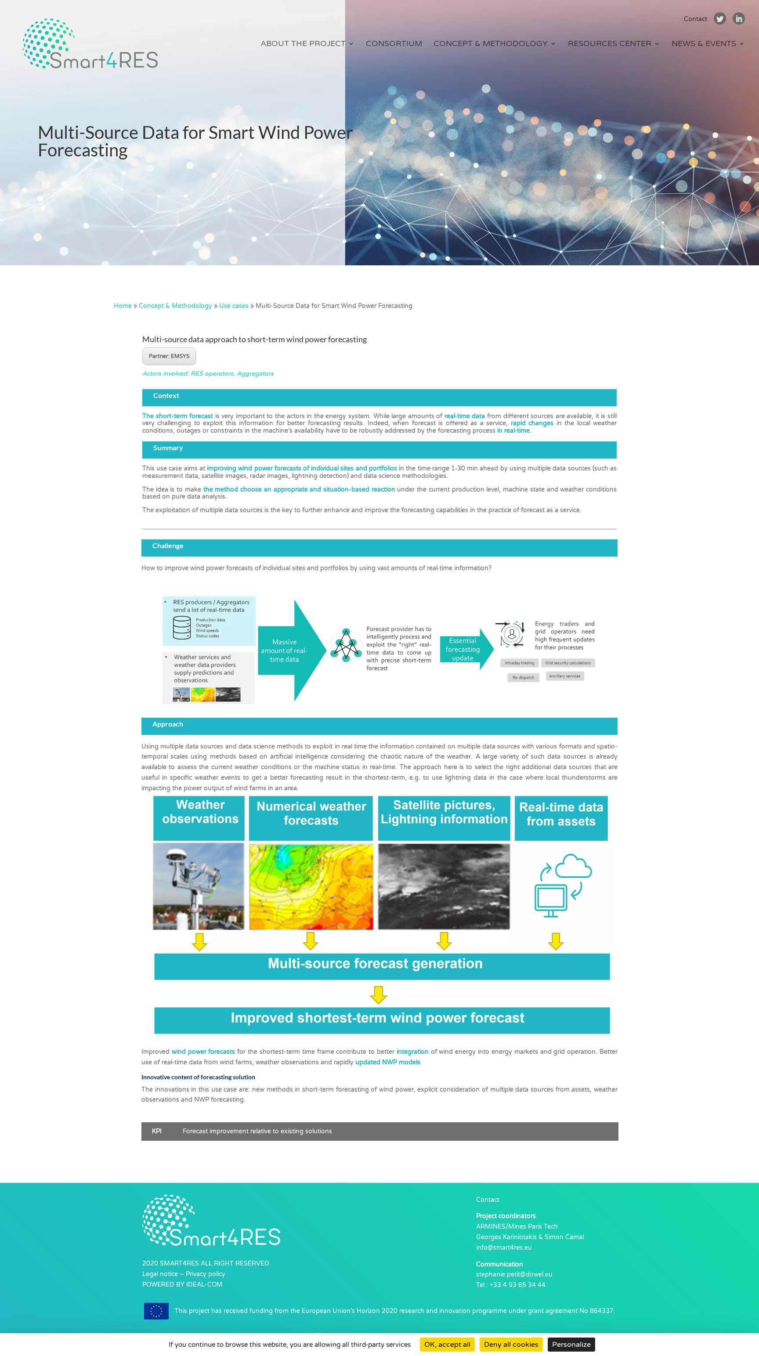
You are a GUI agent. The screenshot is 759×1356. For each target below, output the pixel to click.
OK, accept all (447, 1344)
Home (123, 306)
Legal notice (160, 1274)
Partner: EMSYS (169, 356)
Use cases (234, 306)
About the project (303, 44)
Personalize (571, 1344)
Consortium (394, 44)
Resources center (609, 44)
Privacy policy (205, 1274)
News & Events (704, 44)
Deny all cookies (511, 1344)
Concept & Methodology (491, 44)
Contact (695, 19)
